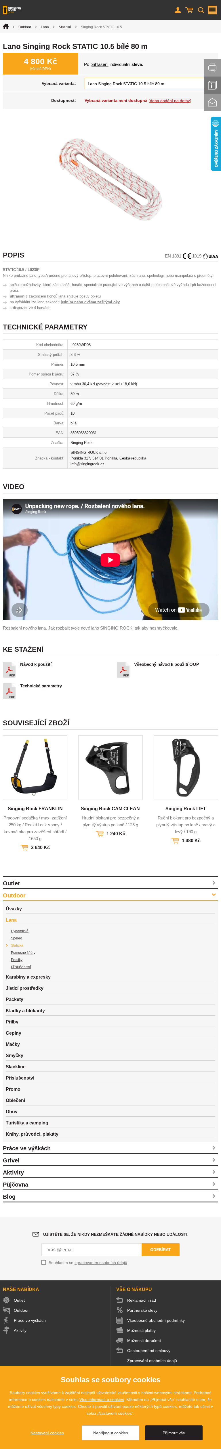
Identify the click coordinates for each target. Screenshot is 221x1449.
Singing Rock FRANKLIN (35, 808)
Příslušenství (21, 967)
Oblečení (15, 1100)
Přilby (12, 1021)
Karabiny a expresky (28, 977)
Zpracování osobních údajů (152, 1360)
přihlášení (99, 64)
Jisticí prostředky (24, 988)
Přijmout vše (174, 1433)
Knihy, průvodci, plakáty (32, 1134)
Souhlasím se (88, 1262)
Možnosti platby (141, 1330)
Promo (13, 1089)
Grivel (11, 1160)
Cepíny (13, 1033)
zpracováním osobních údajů (101, 1262)
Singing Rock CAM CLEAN (110, 808)
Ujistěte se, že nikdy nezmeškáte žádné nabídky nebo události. (115, 1234)
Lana (45, 27)
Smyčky (14, 1055)
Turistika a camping (27, 1122)
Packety (14, 999)
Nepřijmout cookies (110, 1433)
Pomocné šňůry (23, 953)
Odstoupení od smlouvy (148, 1350)
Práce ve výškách (27, 1148)
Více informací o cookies (101, 1399)
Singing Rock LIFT (185, 808)
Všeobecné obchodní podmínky (156, 1320)
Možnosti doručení (144, 1340)
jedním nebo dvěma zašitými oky (90, 302)
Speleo (16, 938)
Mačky (13, 1044)
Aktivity (13, 1172)
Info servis (212, 85)
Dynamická (19, 931)
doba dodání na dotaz (170, 100)
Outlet (11, 883)
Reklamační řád (141, 1300)
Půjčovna (15, 1184)
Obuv (12, 1111)
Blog (9, 1196)
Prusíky (16, 960)
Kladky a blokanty (25, 1010)
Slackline (16, 1066)
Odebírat (160, 1249)
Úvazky (14, 908)
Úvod (6, 26)
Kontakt (212, 102)
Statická (65, 27)
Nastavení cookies (47, 1433)
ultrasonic (19, 296)
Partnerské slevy (142, 1310)
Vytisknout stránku (212, 68)
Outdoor (24, 27)
